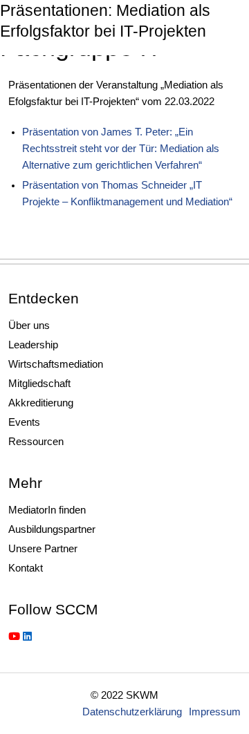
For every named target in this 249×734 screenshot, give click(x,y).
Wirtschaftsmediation (55, 364)
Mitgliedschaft (39, 383)
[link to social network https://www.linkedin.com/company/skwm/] (27, 636)
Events (24, 422)
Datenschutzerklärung (132, 711)
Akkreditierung (40, 402)
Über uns (29, 325)
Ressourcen (36, 441)
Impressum (215, 711)
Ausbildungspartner (51, 529)
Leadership (33, 344)
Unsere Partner (42, 548)
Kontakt (25, 568)
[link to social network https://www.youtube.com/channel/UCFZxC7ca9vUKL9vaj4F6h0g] (14, 636)
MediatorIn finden (47, 510)
